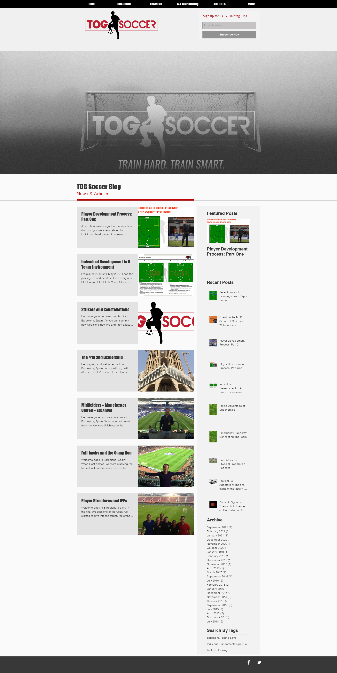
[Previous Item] (213, 231)
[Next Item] (243, 231)
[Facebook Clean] (249, 662)
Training (223, 650)
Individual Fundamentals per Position (228, 644)
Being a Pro (229, 637)
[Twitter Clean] (259, 662)
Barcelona (213, 637)
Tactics (211, 650)
